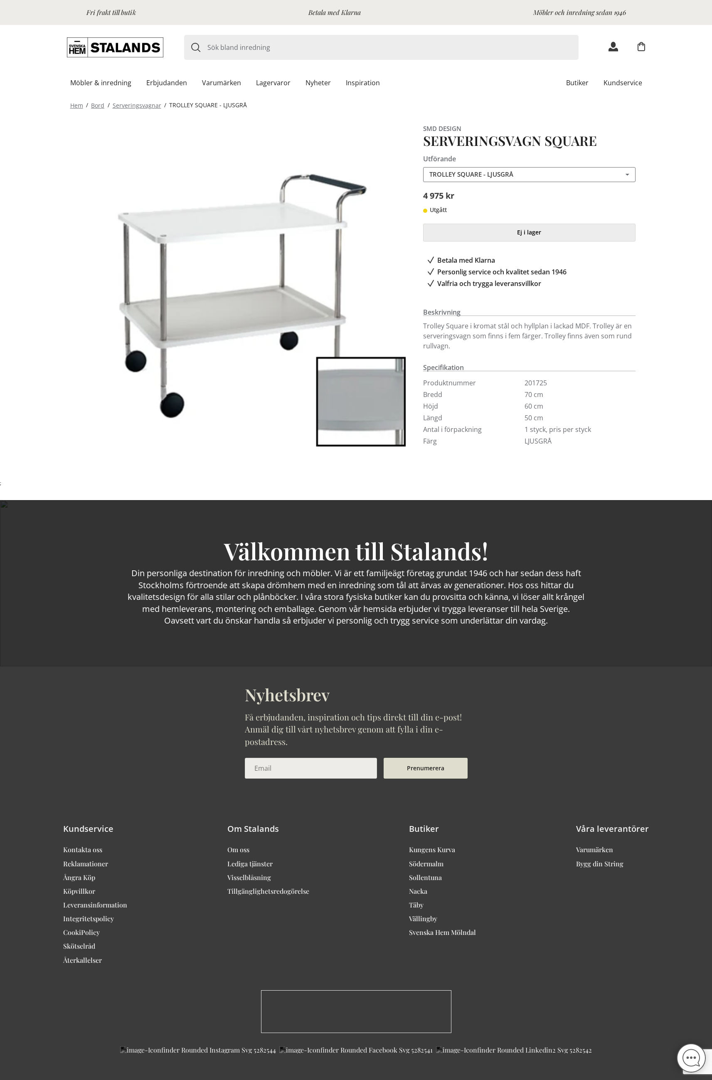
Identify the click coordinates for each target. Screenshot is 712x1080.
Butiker (577, 82)
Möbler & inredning (100, 82)
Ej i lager (529, 232)
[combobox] (393, 47)
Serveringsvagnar (137, 105)
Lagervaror (273, 82)
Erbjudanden (166, 82)
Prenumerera (425, 768)
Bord (97, 105)
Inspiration (363, 82)
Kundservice (623, 82)
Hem (76, 105)
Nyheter (318, 82)
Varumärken (221, 82)
